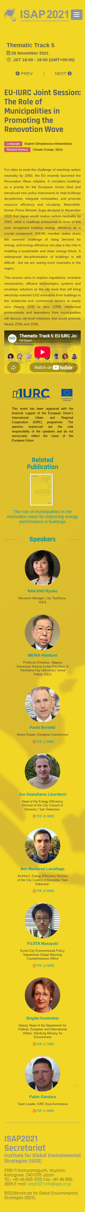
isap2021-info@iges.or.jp (49, 1184)
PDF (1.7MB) (45, 1044)
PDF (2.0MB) (45, 965)
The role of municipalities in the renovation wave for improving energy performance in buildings (42, 516)
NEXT (61, 73)
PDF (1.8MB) (45, 1111)
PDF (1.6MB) (45, 741)
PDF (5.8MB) (45, 816)
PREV (26, 73)
